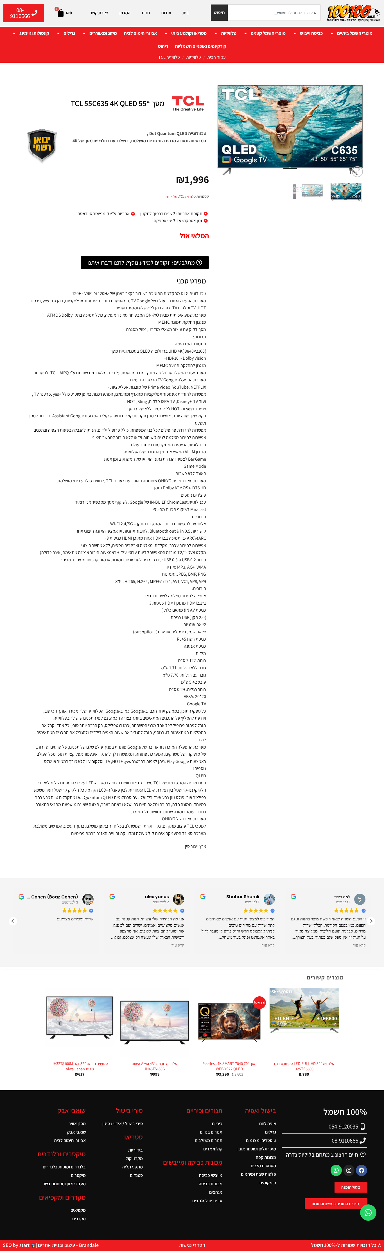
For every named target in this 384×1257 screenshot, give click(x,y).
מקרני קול (134, 1158)
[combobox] (274, 12)
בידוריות (135, 1150)
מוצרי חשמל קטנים (268, 33)
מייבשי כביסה (210, 1175)
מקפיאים (78, 1210)
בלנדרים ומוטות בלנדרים (64, 1167)
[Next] (220, 130)
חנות (146, 13)
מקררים (79, 1219)
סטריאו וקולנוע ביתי (189, 33)
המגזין (124, 13)
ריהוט (163, 46)
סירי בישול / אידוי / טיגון (122, 1124)
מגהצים (215, 1192)
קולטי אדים (212, 1149)
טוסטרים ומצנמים (261, 1140)
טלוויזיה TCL (169, 57)
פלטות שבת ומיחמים (258, 1174)
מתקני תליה (132, 1167)
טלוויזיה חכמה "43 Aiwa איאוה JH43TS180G (154, 1066)
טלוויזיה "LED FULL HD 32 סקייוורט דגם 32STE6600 (304, 1066)
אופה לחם (267, 1124)
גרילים (69, 33)
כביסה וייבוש (311, 33)
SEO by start (17, 1245)
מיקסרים (78, 1175)
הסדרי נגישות (192, 1245)
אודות (166, 13)
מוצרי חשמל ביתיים (354, 33)
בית (185, 13)
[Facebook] (361, 1170)
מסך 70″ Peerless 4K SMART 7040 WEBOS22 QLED (229, 1066)
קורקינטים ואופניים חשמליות (200, 46)
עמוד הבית (216, 57)
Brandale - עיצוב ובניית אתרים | (67, 1245)
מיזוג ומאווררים (103, 33)
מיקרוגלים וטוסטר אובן (257, 1149)
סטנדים (136, 1175)
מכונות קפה (266, 1157)
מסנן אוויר (77, 1124)
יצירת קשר (99, 13)
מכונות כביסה (210, 1184)
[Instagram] (348, 1170)
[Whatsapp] (336, 1170)
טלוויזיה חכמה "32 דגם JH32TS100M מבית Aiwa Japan (80, 1066)
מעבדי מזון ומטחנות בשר (64, 1184)
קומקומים (267, 1183)
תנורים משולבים (208, 1140)
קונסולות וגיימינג (34, 33)
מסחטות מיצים (263, 1166)
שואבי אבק (76, 1132)
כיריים (217, 1124)
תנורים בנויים (211, 1132)
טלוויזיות (228, 33)
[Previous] (354, 130)
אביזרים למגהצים (207, 1201)
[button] (357, 171)
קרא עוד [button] (177, 945)
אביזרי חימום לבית (140, 33)
